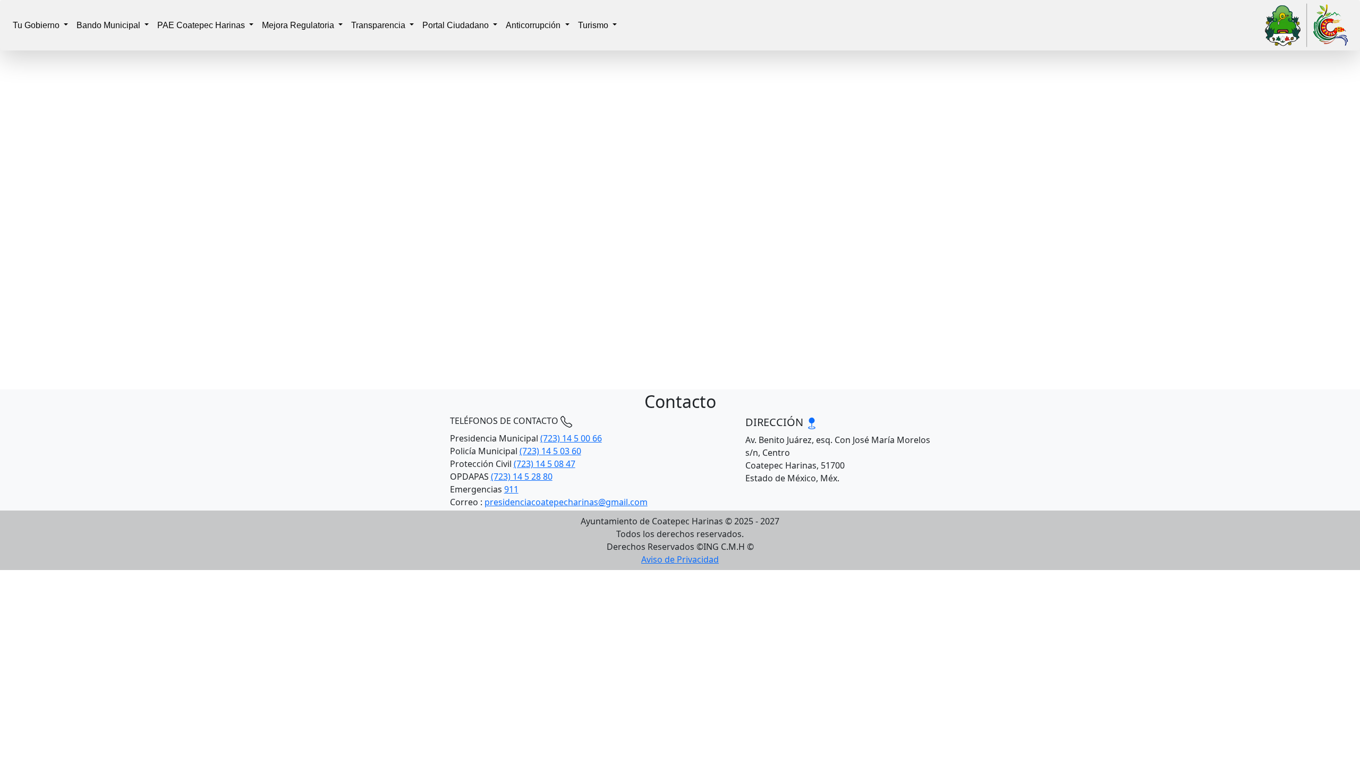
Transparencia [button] (379, 25)
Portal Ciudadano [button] (456, 25)
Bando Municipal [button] (109, 25)
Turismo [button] (594, 25)
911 (511, 489)
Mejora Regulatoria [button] (299, 25)
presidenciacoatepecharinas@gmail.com (566, 502)
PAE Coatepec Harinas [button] (202, 25)
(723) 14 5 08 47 (544, 464)
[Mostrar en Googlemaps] (812, 422)
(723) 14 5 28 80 (521, 476)
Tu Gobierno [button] (37, 25)
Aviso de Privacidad (680, 559)
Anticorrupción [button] (534, 25)
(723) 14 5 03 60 (550, 451)
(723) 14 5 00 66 (571, 438)
